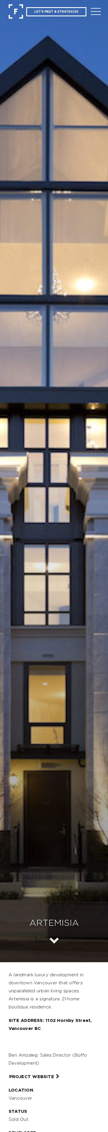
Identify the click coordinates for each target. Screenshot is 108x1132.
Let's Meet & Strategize (56, 11)
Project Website (31, 1076)
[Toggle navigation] (96, 12)
